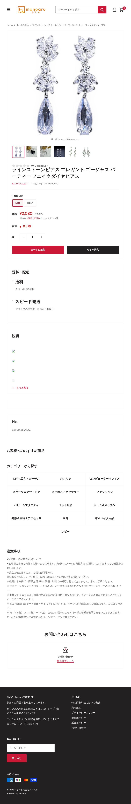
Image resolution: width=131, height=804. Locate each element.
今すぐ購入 (93, 249)
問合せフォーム (65, 661)
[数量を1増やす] (41, 237)
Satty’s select (20, 184)
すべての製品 (22, 25)
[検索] (102, 9)
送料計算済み (33, 218)
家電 (65, 518)
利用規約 (76, 707)
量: (13, 237)
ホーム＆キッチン (104, 505)
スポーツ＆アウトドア (26, 492)
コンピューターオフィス (105, 478)
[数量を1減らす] (23, 237)
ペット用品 (65, 505)
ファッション (104, 492)
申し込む (16, 758)
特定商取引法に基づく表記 (85, 702)
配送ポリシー (78, 717)
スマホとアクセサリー (65, 492)
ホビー (65, 531)
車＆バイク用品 (104, 518)
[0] (121, 10)
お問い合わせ (78, 727)
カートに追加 (38, 249)
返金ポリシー (78, 722)
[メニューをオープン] (8, 9)
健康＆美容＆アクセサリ (26, 518)
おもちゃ (65, 478)
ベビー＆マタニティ (26, 505)
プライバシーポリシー (83, 712)
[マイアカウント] (114, 10)
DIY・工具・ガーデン (26, 478)
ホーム (10, 25)
